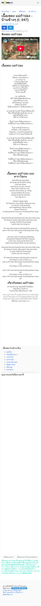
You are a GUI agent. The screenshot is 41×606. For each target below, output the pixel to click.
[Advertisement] (20, 323)
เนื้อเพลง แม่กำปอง (19, 301)
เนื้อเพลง (22, 11)
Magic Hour (10, 364)
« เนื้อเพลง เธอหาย (8, 557)
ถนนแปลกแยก (11, 362)
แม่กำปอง (14, 121)
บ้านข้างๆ (32, 11)
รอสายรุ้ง (9, 357)
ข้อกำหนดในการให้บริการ (13, 592)
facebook (16, 588)
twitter (24, 588)
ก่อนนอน (9, 370)
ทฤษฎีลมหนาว (12, 354)
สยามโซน (5, 11)
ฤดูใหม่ (9, 352)
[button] (38, 3)
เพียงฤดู (9, 367)
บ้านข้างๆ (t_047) (10, 31)
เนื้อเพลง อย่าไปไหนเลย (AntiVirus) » (27, 557)
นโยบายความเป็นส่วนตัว (12, 590)
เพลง (14, 11)
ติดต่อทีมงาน (8, 594)
